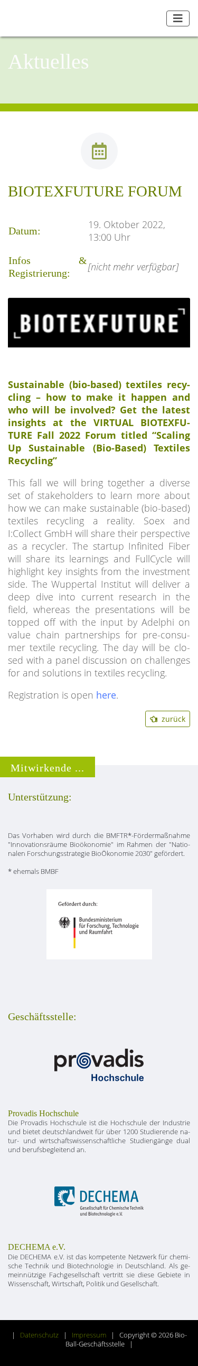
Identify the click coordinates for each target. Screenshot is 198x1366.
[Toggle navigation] (178, 18)
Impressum (89, 1335)
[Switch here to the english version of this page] (154, 18)
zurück (171, 719)
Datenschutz (39, 1335)
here (106, 695)
